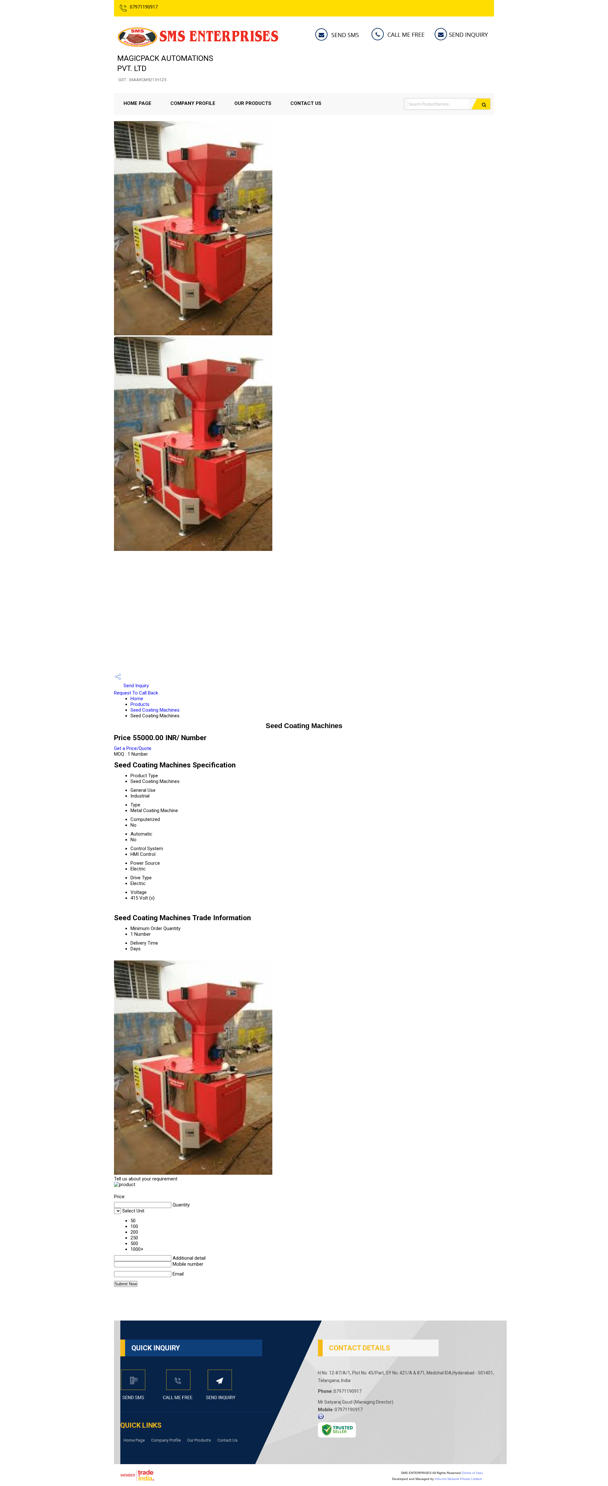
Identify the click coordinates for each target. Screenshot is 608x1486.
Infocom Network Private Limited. (459, 1479)
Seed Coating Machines (155, 710)
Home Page (137, 103)
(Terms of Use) (472, 1473)
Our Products (252, 103)
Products (139, 704)
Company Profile (192, 103)
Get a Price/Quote (132, 748)
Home (136, 698)
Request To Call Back (136, 693)
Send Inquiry (135, 685)
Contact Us (305, 103)
